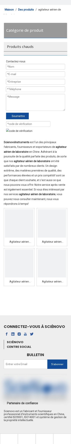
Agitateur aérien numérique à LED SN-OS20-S (51, 242)
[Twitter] (31, 334)
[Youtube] (25, 334)
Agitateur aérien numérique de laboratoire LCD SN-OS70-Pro (19, 282)
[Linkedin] (13, 334)
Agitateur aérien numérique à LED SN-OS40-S (19, 242)
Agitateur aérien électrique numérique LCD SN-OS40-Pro (52, 282)
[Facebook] (6, 334)
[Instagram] (19, 334)
